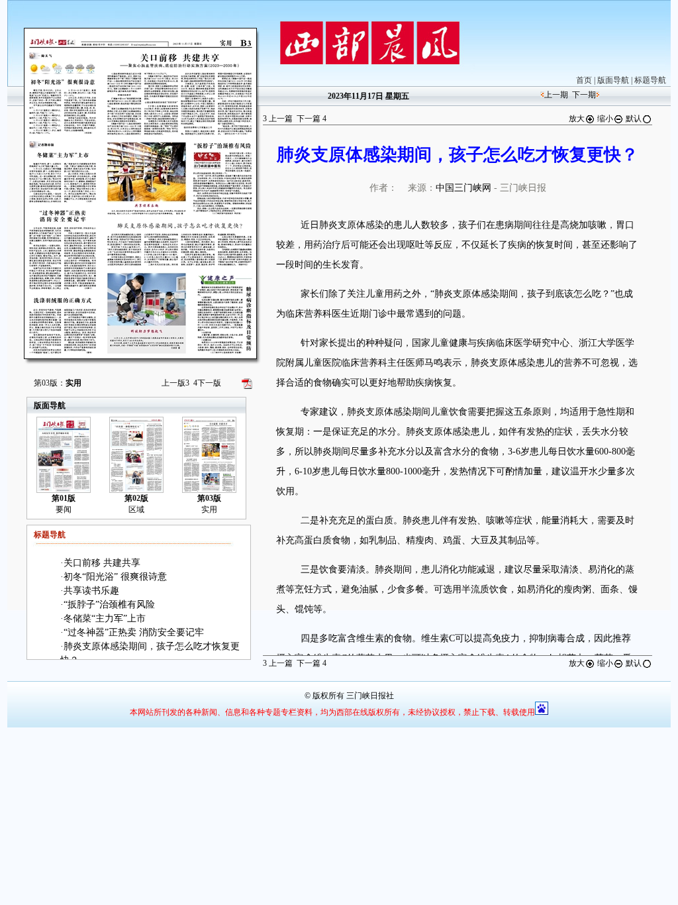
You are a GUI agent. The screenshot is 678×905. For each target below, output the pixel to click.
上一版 (175, 383)
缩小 (605, 118)
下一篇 (311, 118)
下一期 (584, 94)
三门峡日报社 (370, 695)
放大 (577, 118)
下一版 (207, 383)
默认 (634, 118)
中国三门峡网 (463, 188)
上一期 (556, 94)
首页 (584, 80)
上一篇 (278, 118)
